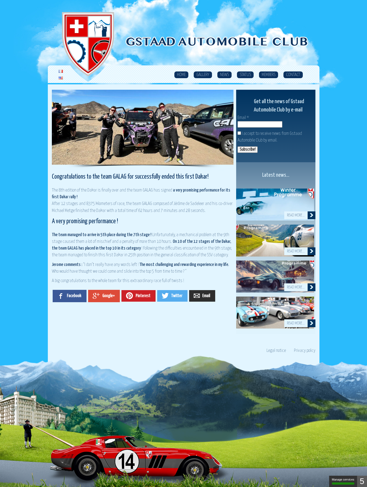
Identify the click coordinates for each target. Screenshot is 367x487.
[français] (61, 71)
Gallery (202, 75)
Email (243, 118)
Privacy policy (304, 350)
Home (181, 75)
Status (245, 75)
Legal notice (276, 350)
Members (268, 75)
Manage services (343, 479)
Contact (293, 75)
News (224, 75)
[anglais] (61, 78)
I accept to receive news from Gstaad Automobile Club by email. (270, 137)
